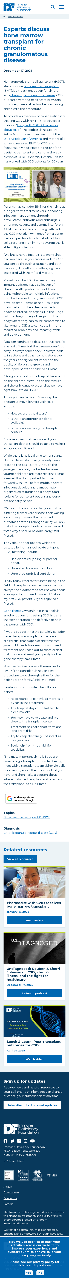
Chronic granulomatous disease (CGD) (30, 832)
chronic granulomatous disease (32, 95)
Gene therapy (13, 611)
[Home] (4, 17)
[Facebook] (5, 1141)
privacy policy (43, 1262)
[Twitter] (12, 1141)
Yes (28, 1272)
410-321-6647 (15, 1161)
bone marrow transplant (41, 86)
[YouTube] (32, 1141)
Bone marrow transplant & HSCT (27, 817)
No (40, 1272)
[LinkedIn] (19, 1141)
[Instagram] (25, 1141)
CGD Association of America (23, 139)
